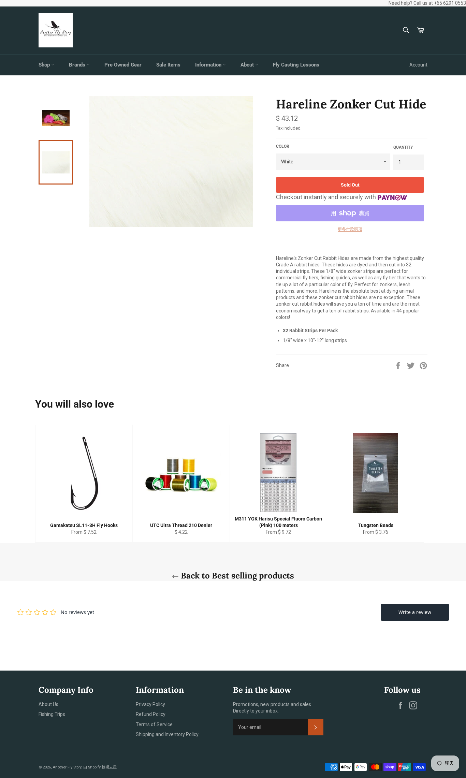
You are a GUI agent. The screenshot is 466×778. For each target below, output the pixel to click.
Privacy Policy (150, 704)
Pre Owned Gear (123, 65)
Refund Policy (150, 714)
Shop (45, 65)
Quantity (403, 147)
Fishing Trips (52, 714)
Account (418, 65)
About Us (48, 704)
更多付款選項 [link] (350, 229)
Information (209, 65)
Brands (78, 65)
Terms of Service (154, 724)
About (248, 65)
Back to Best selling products (236, 575)
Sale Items (168, 65)
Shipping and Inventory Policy (167, 734)
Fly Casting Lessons (296, 65)
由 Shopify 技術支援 (100, 767)
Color (282, 146)
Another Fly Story (67, 767)
